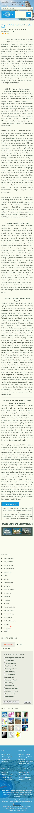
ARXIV (20, 644)
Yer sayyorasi (7, 593)
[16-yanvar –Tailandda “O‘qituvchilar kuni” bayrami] (25, 714)
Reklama (4, 5)
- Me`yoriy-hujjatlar (24, 775)
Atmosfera (7, 596)
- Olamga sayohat (23, 764)
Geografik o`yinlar (8, 583)
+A (9, 5)
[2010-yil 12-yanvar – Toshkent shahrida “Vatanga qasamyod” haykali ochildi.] (25, 721)
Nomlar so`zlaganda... (9, 621)
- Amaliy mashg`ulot (24, 777)
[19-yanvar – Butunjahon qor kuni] (4, 714)
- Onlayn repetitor (23, 772)
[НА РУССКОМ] (22, 5)
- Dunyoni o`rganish (24, 754)
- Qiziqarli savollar (6, 777)
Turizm (5, 576)
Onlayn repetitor (8, 562)
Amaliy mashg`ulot (9, 590)
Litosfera (6, 603)
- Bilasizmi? (4, 772)
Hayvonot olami (8, 617)
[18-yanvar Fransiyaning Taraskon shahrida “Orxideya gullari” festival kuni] (11, 714)
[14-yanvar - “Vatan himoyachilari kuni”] (11, 721)
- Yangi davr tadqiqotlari (25, 761)
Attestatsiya (8, 628)
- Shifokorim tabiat (7, 779)
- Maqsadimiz (5, 759)
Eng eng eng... (7, 572)
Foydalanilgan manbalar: (11, 504)
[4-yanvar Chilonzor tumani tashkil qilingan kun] (18, 735)
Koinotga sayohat (8, 610)
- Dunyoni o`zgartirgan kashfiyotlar (25, 758)
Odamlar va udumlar (9, 607)
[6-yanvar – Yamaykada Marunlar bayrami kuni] (11, 735)
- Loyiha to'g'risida (6, 757)
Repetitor (26, 2)
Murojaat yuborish (16, 2)
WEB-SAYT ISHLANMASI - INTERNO (17, 810)
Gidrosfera (7, 600)
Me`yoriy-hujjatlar (9, 569)
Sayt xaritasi (5, 2)
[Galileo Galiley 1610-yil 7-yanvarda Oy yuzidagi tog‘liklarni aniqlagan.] (4, 735)
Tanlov (6, 631)
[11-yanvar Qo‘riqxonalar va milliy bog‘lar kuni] (4, 728)
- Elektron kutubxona (24, 779)
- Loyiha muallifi (6, 754)
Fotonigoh (6, 579)
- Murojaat (4, 761)
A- (15, 5)
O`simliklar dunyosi (9, 614)
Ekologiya (6, 624)
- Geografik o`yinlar (7, 775)
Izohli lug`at (7, 586)
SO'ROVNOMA (9, 644)
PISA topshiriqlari (8, 565)
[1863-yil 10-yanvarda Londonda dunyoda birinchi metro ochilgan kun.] (11, 728)
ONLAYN (7, 649)
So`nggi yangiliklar (9, 558)
